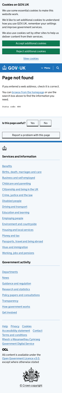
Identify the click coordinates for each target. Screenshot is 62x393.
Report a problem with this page (31, 135)
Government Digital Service (18, 343)
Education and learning (15, 212)
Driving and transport (14, 206)
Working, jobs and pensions (18, 253)
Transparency (10, 300)
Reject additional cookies (31, 51)
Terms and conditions (14, 335)
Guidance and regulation (16, 283)
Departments (10, 272)
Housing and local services (17, 229)
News (5, 277)
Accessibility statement (16, 330)
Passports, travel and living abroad (22, 241)
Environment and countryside (19, 224)
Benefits (7, 166)
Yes (34, 123)
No (47, 123)
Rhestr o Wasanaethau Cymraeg (21, 339)
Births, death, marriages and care (22, 172)
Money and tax (10, 235)
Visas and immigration (15, 247)
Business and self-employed (18, 177)
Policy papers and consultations (21, 295)
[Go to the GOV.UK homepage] (14, 68)
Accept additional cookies (31, 43)
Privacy (15, 326)
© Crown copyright (31, 385)
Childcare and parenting (16, 183)
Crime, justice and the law (17, 195)
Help (5, 326)
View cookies (31, 58)
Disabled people (11, 201)
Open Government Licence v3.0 (20, 358)
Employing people (12, 218)
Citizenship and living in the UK (20, 189)
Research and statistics (16, 289)
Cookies (27, 326)
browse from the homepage (28, 92)
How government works (16, 306)
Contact (37, 330)
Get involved (9, 312)
